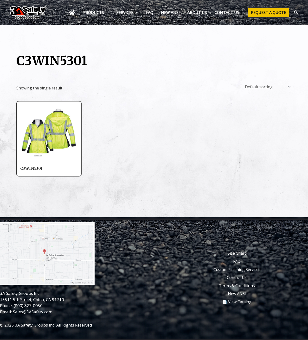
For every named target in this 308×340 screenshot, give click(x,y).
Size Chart (237, 253)
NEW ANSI (170, 12)
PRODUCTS (93, 12)
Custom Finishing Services (236, 269)
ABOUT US (197, 12)
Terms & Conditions (237, 285)
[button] (106, 12)
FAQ (149, 12)
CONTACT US (227, 12)
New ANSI (237, 293)
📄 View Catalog (236, 301)
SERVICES (125, 12)
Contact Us (237, 277)
